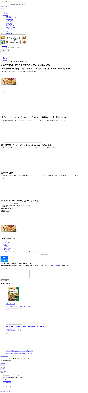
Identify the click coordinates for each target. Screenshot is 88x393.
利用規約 (5, 379)
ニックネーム (4, 268)
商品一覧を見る (4, 356)
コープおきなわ (6, 249)
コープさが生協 (6, 242)
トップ (4, 57)
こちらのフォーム (54, 265)
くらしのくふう (9, 19)
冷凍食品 (5, 60)
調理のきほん (9, 23)
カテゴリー (5, 15)
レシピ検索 (5, 13)
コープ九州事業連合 (7, 382)
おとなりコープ (6, 31)
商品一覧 (5, 58)
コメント (3, 277)
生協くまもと (6, 245)
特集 (4, 12)
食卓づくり (8, 21)
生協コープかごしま (7, 248)
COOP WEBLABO (7, 381)
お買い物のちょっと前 (11, 17)
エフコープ (5, 241)
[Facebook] (44, 257)
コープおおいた (6, 246)
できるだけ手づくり (10, 25)
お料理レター (9, 16)
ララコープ (5, 244)
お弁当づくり (9, 28)
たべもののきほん (10, 20)
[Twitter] (44, 260)
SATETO (7, 11)
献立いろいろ (9, 24)
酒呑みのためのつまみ (11, 27)
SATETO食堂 (9, 29)
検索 (19, 47)
